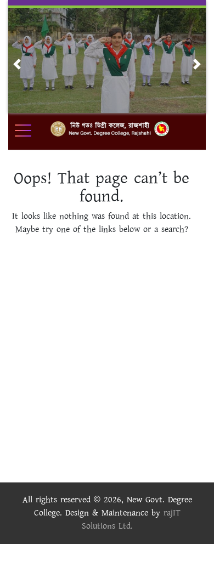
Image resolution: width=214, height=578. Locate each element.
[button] (17, 64)
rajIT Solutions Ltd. (131, 519)
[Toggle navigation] (30, 130)
